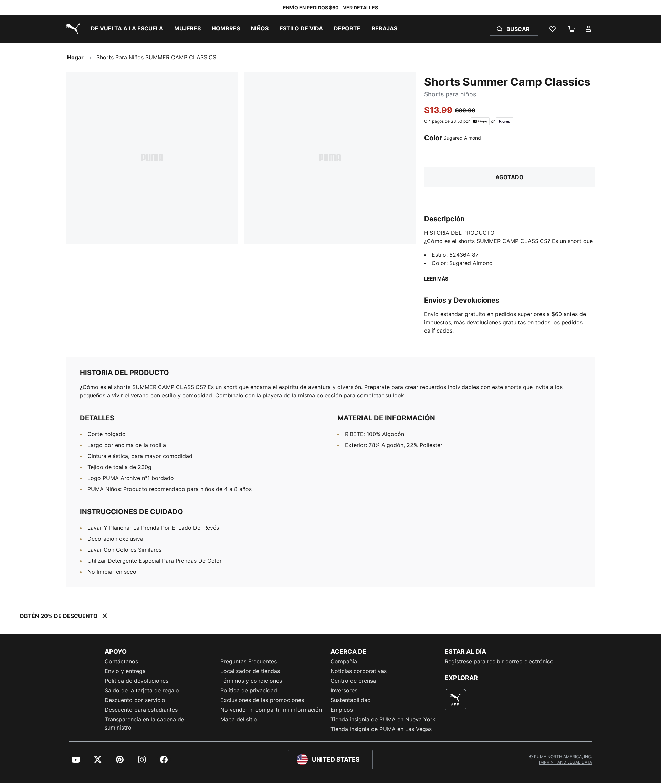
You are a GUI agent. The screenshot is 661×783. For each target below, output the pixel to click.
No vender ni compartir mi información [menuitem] (271, 709)
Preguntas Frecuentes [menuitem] (248, 661)
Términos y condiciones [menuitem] (251, 680)
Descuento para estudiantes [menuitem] (141, 709)
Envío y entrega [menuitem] (125, 671)
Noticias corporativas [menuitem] (358, 671)
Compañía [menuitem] (343, 661)
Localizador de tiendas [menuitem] (250, 671)
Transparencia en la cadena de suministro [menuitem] (144, 723)
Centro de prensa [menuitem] (353, 680)
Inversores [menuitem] (343, 690)
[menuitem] (127, 29)
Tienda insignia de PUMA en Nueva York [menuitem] (383, 719)
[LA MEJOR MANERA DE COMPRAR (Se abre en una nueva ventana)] (455, 699)
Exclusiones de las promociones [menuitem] (262, 699)
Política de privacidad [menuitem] (248, 690)
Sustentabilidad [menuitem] (350, 699)
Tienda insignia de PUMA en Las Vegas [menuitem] (381, 728)
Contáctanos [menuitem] (121, 661)
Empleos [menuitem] (341, 709)
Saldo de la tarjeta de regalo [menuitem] (142, 690)
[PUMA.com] (71, 29)
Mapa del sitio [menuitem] (238, 719)
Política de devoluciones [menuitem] (136, 680)
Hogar (75, 57)
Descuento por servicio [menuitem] (135, 699)
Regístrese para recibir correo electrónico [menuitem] (499, 661)
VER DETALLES (360, 7)
